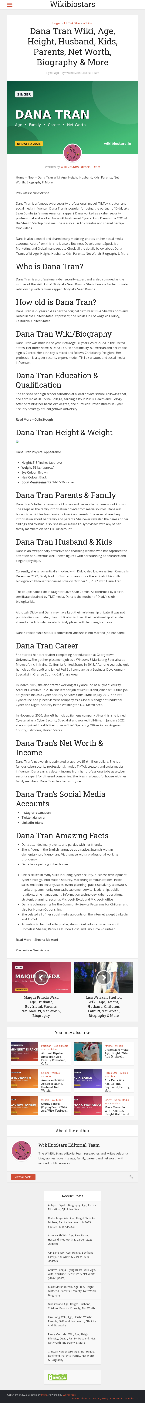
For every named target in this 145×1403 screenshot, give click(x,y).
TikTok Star (71, 23)
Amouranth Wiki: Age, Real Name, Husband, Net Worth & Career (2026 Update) (70, 1239)
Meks (44, 1394)
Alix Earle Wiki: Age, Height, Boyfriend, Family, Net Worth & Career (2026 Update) (71, 1257)
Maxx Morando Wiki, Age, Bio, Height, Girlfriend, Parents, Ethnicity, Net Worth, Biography (72, 1291)
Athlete (109, 1045)
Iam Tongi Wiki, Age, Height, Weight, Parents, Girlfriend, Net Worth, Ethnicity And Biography (72, 1321)
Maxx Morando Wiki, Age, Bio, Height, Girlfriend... (118, 1111)
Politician (46, 1045)
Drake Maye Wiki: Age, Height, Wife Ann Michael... (117, 1053)
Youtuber (46, 1076)
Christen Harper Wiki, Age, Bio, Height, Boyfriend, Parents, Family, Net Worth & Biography (71, 1356)
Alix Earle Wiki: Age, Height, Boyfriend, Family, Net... (117, 1085)
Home (75, 1398)
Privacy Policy (100, 1398)
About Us (86, 1398)
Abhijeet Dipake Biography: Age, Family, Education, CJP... (53, 1058)
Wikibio (88, 23)
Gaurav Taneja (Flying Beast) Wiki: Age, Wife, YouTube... (54, 1107)
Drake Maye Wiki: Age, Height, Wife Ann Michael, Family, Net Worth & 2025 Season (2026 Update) (72, 1222)
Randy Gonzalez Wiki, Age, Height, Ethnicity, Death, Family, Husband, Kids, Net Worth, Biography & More (72, 1338)
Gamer (45, 1073)
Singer (56, 23)
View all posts (23, 1177)
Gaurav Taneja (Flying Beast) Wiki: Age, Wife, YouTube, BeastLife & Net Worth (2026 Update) (72, 1274)
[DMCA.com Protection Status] (57, 1377)
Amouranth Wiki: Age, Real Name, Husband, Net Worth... (53, 1085)
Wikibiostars (72, 4)
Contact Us (116, 1398)
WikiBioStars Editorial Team (82, 73)
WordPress (69, 1394)
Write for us (131, 1398)
